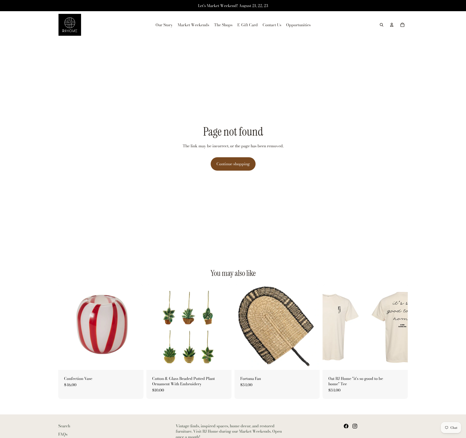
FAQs (62, 434)
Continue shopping (233, 164)
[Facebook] (346, 426)
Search (64, 426)
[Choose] (224, 362)
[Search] (381, 24)
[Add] (136, 362)
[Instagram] (355, 426)
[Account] (391, 24)
